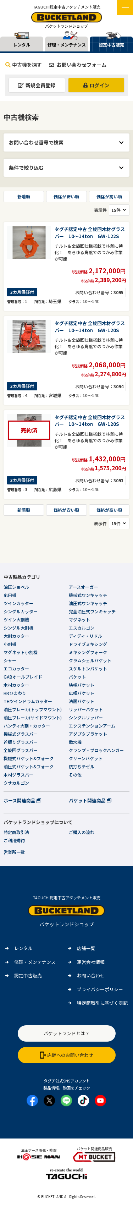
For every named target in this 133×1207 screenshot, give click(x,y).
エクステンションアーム (92, 726)
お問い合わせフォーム (81, 64)
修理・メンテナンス (35, 962)
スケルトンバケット (88, 668)
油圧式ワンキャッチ (88, 603)
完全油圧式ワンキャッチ (92, 611)
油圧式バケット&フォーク (29, 766)
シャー (10, 660)
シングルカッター (21, 611)
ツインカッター (18, 603)
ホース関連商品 (20, 800)
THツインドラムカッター (28, 701)
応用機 (10, 595)
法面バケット (81, 701)
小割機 (10, 644)
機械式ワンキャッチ (88, 595)
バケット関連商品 (88, 800)
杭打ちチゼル (81, 766)
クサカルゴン (16, 783)
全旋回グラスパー (21, 750)
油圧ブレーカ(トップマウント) (33, 709)
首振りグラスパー (21, 742)
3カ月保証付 (22, 292)
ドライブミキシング (88, 644)
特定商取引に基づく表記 (102, 1002)
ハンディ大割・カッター (27, 726)
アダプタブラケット (88, 734)
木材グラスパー (18, 775)
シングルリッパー (86, 717)
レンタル (23, 948)
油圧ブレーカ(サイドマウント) (33, 717)
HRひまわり (15, 693)
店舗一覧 (86, 948)
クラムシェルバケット (90, 660)
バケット (77, 677)
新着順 (23, 196)
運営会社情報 (91, 962)
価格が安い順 (66, 196)
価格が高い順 (109, 196)
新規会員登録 (40, 85)
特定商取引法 (16, 832)
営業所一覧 (14, 852)
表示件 (100, 210)
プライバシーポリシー (100, 989)
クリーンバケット (85, 758)
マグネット (79, 619)
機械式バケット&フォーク (29, 758)
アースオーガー (83, 587)
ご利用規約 (14, 840)
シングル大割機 (18, 628)
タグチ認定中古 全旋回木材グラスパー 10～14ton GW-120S (90, 327)
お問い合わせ (91, 975)
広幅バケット (81, 693)
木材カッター (16, 685)
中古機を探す (27, 64)
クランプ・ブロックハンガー (96, 750)
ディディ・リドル (85, 636)
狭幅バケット (81, 685)
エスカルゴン (81, 628)
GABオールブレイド (23, 677)
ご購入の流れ (81, 832)
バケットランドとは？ (67, 1033)
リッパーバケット (86, 709)
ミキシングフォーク (88, 652)
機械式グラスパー (21, 734)
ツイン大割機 (16, 619)
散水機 (75, 742)
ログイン (99, 85)
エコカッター (16, 668)
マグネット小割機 (21, 652)
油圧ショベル (16, 587)
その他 (75, 775)
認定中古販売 (28, 975)
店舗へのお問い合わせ (70, 1055)
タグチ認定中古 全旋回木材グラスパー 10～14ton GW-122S (90, 233)
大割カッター (16, 636)
